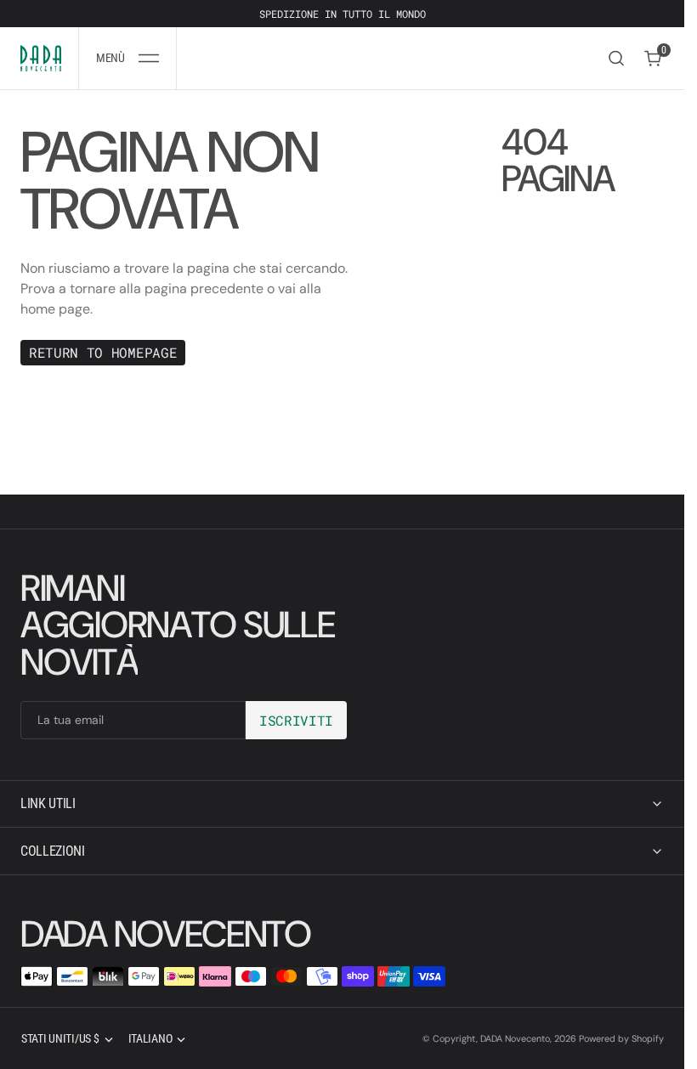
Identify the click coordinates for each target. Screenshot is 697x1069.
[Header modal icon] (149, 58)
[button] (127, 58)
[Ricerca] (616, 58)
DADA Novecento (515, 1038)
